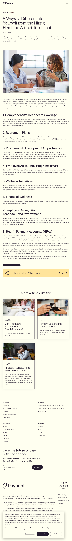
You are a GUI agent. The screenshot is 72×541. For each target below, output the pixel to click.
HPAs (58, 123)
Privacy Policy (53, 522)
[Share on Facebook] (66, 273)
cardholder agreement (16, 506)
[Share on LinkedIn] (59, 273)
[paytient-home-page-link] (14, 485)
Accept (43, 534)
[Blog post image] (19, 307)
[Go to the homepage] (8, 3)
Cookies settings (30, 534)
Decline (56, 534)
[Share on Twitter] (63, 273)
